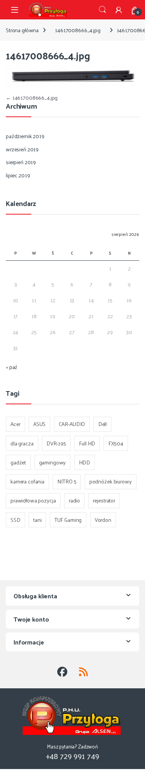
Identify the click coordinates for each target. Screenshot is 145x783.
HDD (84, 462)
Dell (102, 424)
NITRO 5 (66, 481)
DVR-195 (56, 443)
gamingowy (52, 462)
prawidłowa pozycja (33, 500)
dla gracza (22, 443)
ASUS (39, 424)
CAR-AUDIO (72, 424)
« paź (11, 367)
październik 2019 (25, 136)
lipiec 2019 (18, 175)
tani (37, 520)
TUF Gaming (68, 520)
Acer (15, 424)
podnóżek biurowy (110, 481)
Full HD (87, 443)
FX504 (115, 443)
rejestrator (104, 500)
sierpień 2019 (21, 162)
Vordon (103, 520)
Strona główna (22, 30)
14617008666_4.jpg (78, 30)
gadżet (18, 462)
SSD (15, 520)
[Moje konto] (118, 10)
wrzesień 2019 (22, 149)
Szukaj (102, 9)
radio (74, 500)
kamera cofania (27, 481)
